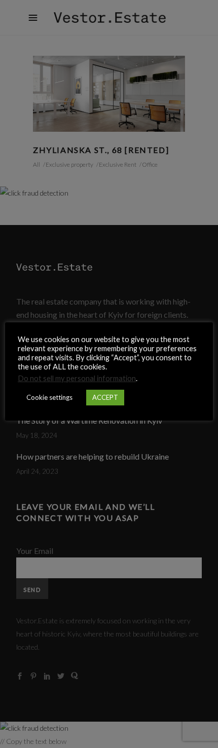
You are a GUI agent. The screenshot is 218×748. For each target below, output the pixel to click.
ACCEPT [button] (105, 397)
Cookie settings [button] (49, 397)
